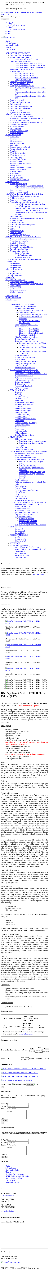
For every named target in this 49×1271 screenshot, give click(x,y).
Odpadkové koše (16, 276)
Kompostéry (14, 137)
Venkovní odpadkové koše (19, 57)
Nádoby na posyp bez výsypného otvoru (29, 188)
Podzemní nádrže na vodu (19, 120)
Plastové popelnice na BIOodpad (26, 78)
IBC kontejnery (15, 129)
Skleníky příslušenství (18, 169)
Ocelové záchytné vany (23, 206)
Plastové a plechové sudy (19, 131)
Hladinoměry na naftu (18, 245)
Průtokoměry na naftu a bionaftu (21, 247)
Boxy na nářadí (15, 288)
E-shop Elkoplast (11, 296)
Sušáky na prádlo (16, 176)
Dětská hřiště (14, 165)
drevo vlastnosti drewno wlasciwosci (19, 1080)
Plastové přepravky (17, 222)
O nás (7, 41)
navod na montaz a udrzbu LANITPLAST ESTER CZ (26, 1069)
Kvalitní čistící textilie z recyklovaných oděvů (26, 284)
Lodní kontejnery (16, 233)
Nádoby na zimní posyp (18, 184)
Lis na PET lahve (16, 110)
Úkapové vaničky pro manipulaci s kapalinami (31, 208)
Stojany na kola (15, 273)
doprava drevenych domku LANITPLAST (22, 1073)
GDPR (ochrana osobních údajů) (17, 1176)
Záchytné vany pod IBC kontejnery (27, 210)
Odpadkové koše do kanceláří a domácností (30, 65)
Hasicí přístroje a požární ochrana (22, 282)
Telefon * (4, 1109)
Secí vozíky (14, 145)
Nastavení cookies (12, 1182)
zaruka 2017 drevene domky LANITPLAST (22, 1076)
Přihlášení (9, 23)
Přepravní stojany (16, 220)
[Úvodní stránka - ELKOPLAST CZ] (24, 15)
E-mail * (4, 1106)
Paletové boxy (15, 227)
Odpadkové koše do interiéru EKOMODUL (31, 67)
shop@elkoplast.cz (25, 1034)
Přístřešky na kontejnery (18, 155)
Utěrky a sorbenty (16, 292)
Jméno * (4, 1104)
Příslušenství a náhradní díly (20, 112)
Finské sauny (14, 173)
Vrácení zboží (10, 49)
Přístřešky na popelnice (18, 153)
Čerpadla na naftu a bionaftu (20, 249)
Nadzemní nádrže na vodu (19, 125)
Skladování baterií (16, 216)
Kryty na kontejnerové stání (20, 84)
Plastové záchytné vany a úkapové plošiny (30, 204)
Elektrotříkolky (15, 267)
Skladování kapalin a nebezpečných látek (25, 202)
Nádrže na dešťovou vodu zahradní (22, 116)
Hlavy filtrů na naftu (22, 253)
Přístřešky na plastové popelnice (21, 82)
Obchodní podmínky (12, 45)
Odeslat (4, 1121)
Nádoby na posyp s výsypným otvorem (29, 186)
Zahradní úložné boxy (18, 159)
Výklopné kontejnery (17, 198)
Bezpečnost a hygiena (18, 290)
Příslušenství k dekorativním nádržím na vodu (26, 118)
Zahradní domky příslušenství (20, 163)
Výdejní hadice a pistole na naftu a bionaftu (25, 259)
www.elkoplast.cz (7, 1211)
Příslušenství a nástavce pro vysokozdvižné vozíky (28, 218)
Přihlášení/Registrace (17, 25)
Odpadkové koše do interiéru (20, 61)
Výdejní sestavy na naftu (19, 241)
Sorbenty (18, 214)
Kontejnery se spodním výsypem (22, 86)
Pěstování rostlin (16, 141)
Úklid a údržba (15, 286)
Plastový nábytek (16, 171)
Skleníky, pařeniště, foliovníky (21, 167)
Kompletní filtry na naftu (23, 257)
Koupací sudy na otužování (20, 147)
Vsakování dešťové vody (19, 149)
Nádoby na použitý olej (23, 80)
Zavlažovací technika (17, 127)
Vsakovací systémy (17, 133)
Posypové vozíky (16, 190)
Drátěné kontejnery (17, 231)
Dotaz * (4, 1118)
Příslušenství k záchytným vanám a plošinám (31, 212)
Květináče (13, 139)
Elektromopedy (15, 265)
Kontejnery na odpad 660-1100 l (21, 69)
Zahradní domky (16, 161)
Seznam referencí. (39, 574)
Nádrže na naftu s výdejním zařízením (23, 239)
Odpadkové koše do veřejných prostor (28, 63)
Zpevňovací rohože (17, 143)
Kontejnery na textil (17, 100)
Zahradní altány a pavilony (19, 180)
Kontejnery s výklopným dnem (21, 200)
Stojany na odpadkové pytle (20, 102)
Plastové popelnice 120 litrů (25, 73)
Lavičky (13, 271)
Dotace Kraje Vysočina (13, 1178)
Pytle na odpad (15, 104)
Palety (12, 229)
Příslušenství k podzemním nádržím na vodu (26, 122)
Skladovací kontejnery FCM (20, 235)
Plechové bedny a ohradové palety (22, 225)
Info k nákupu (10, 43)
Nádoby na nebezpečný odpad (21, 108)
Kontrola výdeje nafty (18, 243)
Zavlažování (14, 151)
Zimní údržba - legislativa (14, 1174)
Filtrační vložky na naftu (23, 255)
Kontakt (8, 47)
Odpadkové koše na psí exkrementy (27, 59)
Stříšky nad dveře (16, 178)
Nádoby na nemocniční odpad (21, 106)
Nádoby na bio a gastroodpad (20, 55)
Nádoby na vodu (16, 157)
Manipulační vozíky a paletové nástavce (24, 196)
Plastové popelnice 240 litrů (25, 76)
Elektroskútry (15, 263)
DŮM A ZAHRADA (13, 298)
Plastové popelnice (16, 71)
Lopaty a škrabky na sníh (19, 192)
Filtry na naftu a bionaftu (19, 251)
